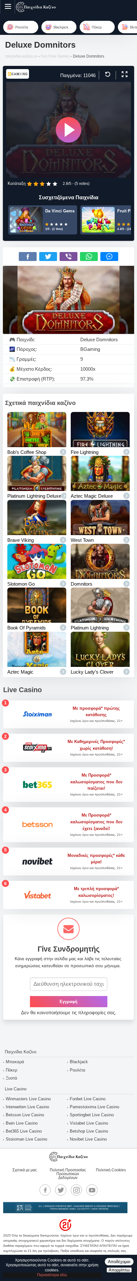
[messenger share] (109, 256)
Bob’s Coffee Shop (26, 452)
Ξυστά (11, 1078)
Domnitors (81, 584)
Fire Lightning (84, 452)
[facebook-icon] (45, 1190)
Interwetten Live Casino (27, 1106)
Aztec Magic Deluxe (92, 496)
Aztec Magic (20, 672)
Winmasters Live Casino (28, 1098)
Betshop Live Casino (89, 1131)
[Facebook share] (28, 256)
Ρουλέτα (77, 1070)
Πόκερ (11, 1070)
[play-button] (68, 130)
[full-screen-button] (123, 74)
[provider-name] (17, 77)
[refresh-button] (106, 74)
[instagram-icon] (76, 1190)
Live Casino (15, 1089)
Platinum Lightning (90, 627)
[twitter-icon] (61, 1190)
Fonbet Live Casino (87, 1098)
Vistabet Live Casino (89, 1123)
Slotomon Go (21, 584)
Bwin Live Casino (22, 1123)
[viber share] (68, 256)
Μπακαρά (15, 1061)
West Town (82, 540)
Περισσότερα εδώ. (52, 1275)
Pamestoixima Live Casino (94, 1106)
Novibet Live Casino (88, 1139)
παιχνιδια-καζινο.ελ (21, 56)
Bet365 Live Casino (24, 1131)
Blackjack (79, 1061)
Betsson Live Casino (25, 1114)
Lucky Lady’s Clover (92, 672)
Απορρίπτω (119, 1270)
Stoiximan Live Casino (26, 1139)
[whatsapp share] (89, 256)
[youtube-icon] (92, 1190)
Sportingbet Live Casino (92, 1114)
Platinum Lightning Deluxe (34, 496)
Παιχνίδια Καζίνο (20, 1051)
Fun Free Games (55, 56)
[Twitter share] (48, 256)
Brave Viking (20, 540)
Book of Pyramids (26, 627)
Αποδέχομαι (119, 1261)
